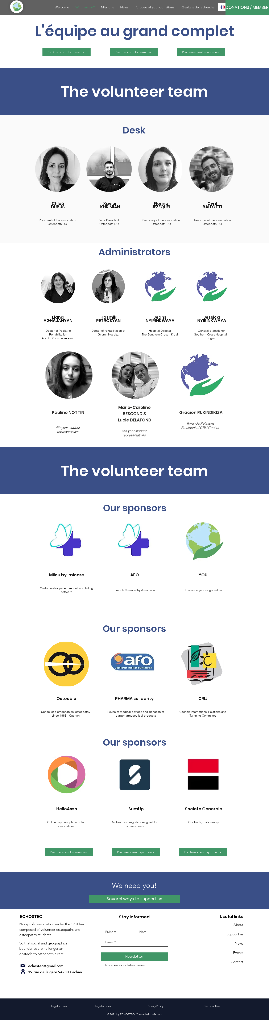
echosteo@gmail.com (45, 966)
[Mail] (23, 965)
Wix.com (157, 1014)
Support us (235, 934)
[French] (223, 7)
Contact (237, 962)
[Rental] (23, 971)
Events (238, 953)
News (239, 943)
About (238, 925)
